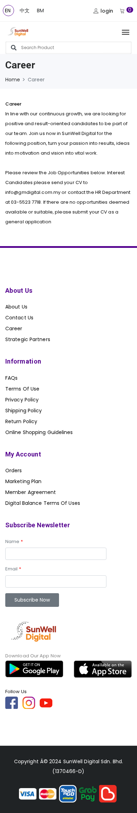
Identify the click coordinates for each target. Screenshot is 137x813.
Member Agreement (30, 492)
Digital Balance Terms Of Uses (42, 503)
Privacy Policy (22, 399)
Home (12, 79)
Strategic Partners (27, 339)
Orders (13, 470)
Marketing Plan (23, 481)
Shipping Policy (23, 410)
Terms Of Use (22, 388)
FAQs (11, 377)
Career (13, 328)
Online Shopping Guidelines (39, 432)
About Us (16, 306)
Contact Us (19, 317)
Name (14, 541)
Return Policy (21, 421)
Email (13, 568)
